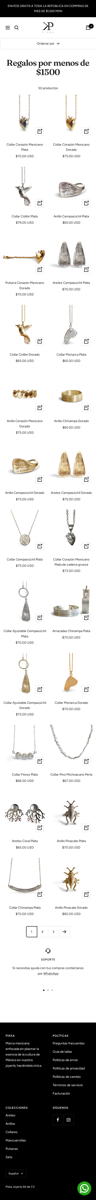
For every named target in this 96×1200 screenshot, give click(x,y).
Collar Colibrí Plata (25, 216)
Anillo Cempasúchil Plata (71, 216)
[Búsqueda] (16, 28)
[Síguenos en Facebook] (58, 1120)
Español (14, 1173)
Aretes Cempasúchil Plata (71, 283)
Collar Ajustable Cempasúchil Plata (24, 633)
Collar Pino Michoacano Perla (71, 775)
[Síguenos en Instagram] (68, 1120)
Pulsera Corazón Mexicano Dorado (24, 285)
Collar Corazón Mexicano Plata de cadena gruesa (71, 562)
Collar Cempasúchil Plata (25, 559)
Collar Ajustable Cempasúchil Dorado (24, 705)
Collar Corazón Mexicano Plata (25, 147)
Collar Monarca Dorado (71, 703)
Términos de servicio (68, 1085)
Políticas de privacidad (69, 1068)
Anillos (10, 1124)
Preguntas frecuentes (69, 1043)
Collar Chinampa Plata (25, 908)
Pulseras (12, 1149)
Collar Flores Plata (25, 775)
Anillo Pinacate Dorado (71, 908)
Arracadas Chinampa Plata (71, 631)
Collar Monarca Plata (71, 355)
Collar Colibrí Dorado (25, 355)
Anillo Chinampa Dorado (71, 421)
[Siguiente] (64, 931)
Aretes (10, 1115)
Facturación (61, 1093)
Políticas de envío (65, 1060)
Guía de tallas (62, 1052)
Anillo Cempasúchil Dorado (24, 493)
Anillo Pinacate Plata (71, 841)
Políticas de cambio (67, 1077)
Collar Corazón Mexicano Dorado (71, 147)
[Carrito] (88, 28)
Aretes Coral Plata (25, 841)
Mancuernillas (16, 1140)
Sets (9, 1157)
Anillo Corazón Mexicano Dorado (25, 423)
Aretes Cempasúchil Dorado (71, 493)
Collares (11, 1132)
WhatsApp (50, 974)
